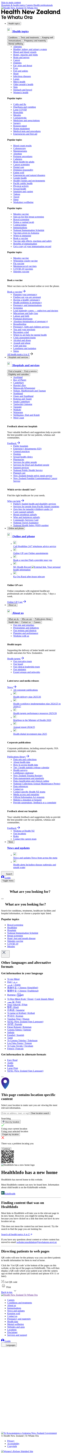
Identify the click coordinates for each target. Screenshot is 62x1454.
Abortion (17, 153)
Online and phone (16, 528)
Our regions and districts (24, 630)
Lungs (16, 79)
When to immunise (22, 235)
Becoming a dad (21, 332)
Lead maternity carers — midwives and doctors (35, 310)
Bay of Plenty (19, 380)
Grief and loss (19, 345)
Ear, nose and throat (22, 65)
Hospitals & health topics (13, 5)
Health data (13, 622)
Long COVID (20, 109)
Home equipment (21, 128)
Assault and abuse (21, 343)
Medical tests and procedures (27, 131)
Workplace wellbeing (23, 202)
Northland (18, 393)
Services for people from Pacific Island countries (36, 506)
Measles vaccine (21, 214)
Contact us (26, 622)
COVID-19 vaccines (23, 269)
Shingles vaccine (21, 271)
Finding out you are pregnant (27, 297)
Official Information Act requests (28, 797)
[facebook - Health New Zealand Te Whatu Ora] (3, 1349)
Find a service (30, 371)
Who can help (14, 501)
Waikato (17, 409)
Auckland (18, 377)
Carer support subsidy (23, 512)
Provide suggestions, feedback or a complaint (34, 802)
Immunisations (14, 41)
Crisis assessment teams (24, 337)
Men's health (19, 81)
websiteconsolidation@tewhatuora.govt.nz (36, 1242)
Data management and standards (28, 778)
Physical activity (21, 186)
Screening (18, 308)
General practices (21, 451)
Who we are (27, 619)
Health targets (14, 658)
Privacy (10, 1441)
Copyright (12, 1446)
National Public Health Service (28, 470)
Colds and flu (19, 104)
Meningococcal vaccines (25, 266)
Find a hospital (14, 371)
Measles (17, 115)
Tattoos (16, 194)
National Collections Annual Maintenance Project (36, 783)
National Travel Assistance (26, 522)
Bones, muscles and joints (25, 54)
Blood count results (22, 145)
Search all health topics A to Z (15, 1234)
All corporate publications (25, 690)
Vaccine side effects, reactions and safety (32, 241)
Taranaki (17, 407)
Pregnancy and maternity (35, 41)
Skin (15, 87)
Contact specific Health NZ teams (29, 791)
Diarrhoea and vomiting (24, 107)
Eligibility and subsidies (18, 374)
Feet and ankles (20, 71)
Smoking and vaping (23, 191)
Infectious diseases (22, 76)
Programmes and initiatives (26, 628)
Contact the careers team (24, 839)
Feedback (12, 443)
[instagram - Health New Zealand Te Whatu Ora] (3, 1353)
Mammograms (20, 151)
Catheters (17, 159)
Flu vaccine (18, 263)
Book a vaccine (20, 238)
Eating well (18, 172)
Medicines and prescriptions (26, 120)
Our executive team (22, 661)
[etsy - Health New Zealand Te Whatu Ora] (31, 1418)
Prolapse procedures (22, 156)
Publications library (43, 619)
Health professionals (43, 5)
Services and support (17, 1335)
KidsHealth (10, 1193)
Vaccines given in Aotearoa (26, 233)
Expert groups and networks (26, 672)
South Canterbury (21, 401)
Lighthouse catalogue (23, 773)
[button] (6, 1287)
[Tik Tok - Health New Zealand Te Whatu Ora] (3, 1426)
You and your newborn (24, 329)
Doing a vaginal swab (23, 222)
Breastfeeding (19, 324)
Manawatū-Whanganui (24, 388)
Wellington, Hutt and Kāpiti (26, 415)
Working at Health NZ (24, 831)
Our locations (19, 833)
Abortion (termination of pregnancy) (30, 321)
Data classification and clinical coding (31, 781)
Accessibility (13, 1443)
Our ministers (19, 669)
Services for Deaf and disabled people (31, 465)
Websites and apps (16, 1327)
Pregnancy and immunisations (27, 305)
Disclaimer (12, 1332)
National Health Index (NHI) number (31, 525)
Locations (12, 1329)
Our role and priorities (23, 625)
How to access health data (25, 765)
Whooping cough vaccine (25, 261)
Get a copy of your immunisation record (32, 246)
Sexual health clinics (23, 457)
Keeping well (47, 37)
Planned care (19, 473)
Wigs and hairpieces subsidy (26, 517)
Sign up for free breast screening (28, 216)
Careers (29, 5)
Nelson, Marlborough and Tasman (29, 390)
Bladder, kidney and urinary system (30, 49)
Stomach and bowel (22, 89)
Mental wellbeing (15, 44)
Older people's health (23, 84)
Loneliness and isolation (24, 348)
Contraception (20, 225)
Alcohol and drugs (22, 340)
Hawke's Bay (19, 385)
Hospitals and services (18, 357)
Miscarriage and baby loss (25, 313)
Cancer (16, 60)
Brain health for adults (23, 162)
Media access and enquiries (26, 794)
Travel (16, 197)
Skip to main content (11, 2)
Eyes (15, 68)
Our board (18, 664)
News (10, 687)
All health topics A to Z (18, 354)
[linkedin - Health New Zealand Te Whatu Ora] (3, 1358)
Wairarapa (18, 412)
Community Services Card (25, 520)
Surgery (17, 123)
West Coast (18, 417)
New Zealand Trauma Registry (28, 775)
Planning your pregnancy (25, 294)
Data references (20, 786)
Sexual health (19, 188)
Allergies (17, 46)
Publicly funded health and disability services (34, 504)
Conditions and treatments (19, 1302)
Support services (21, 467)
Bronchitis (18, 112)
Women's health (20, 92)
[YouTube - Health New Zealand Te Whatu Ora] (3, 1422)
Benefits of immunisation (25, 243)
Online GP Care (15, 602)
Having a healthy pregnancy (26, 300)
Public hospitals (20, 446)
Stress (16, 351)
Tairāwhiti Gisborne (22, 404)
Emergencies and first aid (25, 134)
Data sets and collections (25, 759)
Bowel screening (21, 219)
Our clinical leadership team (26, 666)
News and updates (16, 1310)
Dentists (17, 454)
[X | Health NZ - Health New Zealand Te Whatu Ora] (3, 1430)
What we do (13, 619)
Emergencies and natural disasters (29, 175)
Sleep (16, 199)
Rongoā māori (20, 126)
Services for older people (25, 462)
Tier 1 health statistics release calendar (31, 767)
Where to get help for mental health (30, 335)
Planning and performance (25, 633)
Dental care (18, 167)
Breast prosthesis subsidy (25, 514)
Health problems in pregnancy (27, 302)
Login (7, 877)
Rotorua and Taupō (22, 399)
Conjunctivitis (19, 117)
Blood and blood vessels (24, 52)
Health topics (14, 23)
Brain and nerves (21, 57)
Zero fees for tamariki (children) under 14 (33, 509)
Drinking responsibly (23, 170)
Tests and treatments (30, 37)
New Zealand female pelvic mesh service (32, 475)
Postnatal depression (23, 318)
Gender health (20, 178)
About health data (21, 762)
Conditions (13, 37)
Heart (16, 73)
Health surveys (20, 770)
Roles (16, 836)
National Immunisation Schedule (28, 230)
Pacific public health (23, 183)
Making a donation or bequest (27, 800)
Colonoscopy (19, 148)
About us (12, 605)
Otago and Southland (23, 396)
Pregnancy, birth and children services (31, 327)
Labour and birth (21, 316)
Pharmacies (18, 459)
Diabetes (17, 63)
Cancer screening (21, 164)
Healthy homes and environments (29, 180)
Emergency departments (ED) (27, 448)
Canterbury (18, 382)
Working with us (21, 636)
